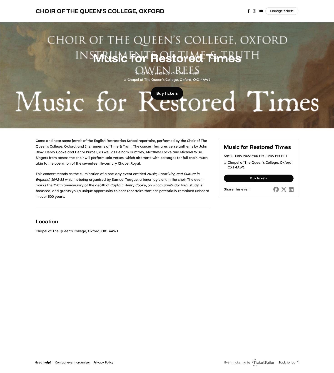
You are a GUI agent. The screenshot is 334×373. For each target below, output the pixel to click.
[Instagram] (254, 11)
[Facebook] (248, 11)
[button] (72, 362)
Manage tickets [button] (282, 11)
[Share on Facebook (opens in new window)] (276, 189)
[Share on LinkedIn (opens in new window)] (291, 189)
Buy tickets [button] (167, 93)
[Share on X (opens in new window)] (284, 189)
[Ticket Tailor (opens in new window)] (263, 362)
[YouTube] (261, 11)
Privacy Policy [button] (103, 362)
